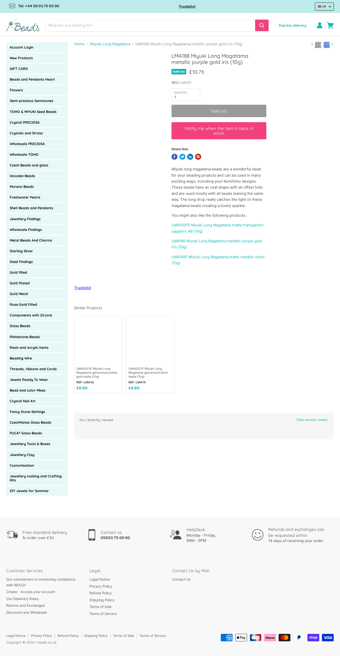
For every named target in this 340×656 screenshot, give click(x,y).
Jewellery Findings (25, 219)
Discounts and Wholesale (26, 612)
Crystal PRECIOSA (25, 122)
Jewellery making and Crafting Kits (36, 478)
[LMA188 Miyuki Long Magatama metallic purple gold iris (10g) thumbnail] (83, 67)
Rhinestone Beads (25, 337)
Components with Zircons (31, 315)
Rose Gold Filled (23, 304)
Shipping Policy (101, 600)
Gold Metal (19, 294)
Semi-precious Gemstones (31, 101)
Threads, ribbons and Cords (33, 369)
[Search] (262, 25)
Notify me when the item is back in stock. (219, 131)
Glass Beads (20, 326)
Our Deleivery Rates (22, 599)
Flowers (16, 90)
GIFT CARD (19, 68)
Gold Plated (20, 283)
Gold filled (18, 272)
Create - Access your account (30, 592)
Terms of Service (103, 613)
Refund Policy (100, 593)
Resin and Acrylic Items (29, 347)
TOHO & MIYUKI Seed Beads (33, 111)
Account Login (21, 47)
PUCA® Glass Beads (26, 433)
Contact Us (181, 579)
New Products (21, 58)
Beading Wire (21, 358)
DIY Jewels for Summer (29, 491)
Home (79, 44)
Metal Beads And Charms (31, 240)
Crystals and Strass (26, 133)
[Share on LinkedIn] (190, 157)
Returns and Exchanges (25, 605)
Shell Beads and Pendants (31, 208)
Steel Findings (21, 261)
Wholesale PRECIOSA (27, 144)
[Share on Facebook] (174, 157)
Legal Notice (99, 579)
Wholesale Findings (26, 229)
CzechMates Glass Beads (30, 422)
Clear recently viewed (311, 420)
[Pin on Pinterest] (198, 157)
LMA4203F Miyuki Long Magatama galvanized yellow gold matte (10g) (96, 372)
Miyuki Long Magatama (110, 44)
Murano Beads (22, 186)
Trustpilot (187, 6)
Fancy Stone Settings (27, 411)
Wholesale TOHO (24, 154)
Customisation (22, 465)
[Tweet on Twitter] (182, 157)
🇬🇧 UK (322, 6)
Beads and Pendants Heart (32, 79)
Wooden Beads (22, 176)
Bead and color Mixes (28, 390)
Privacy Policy (100, 586)
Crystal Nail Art (23, 401)
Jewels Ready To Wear (29, 379)
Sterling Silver (21, 251)
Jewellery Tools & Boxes (30, 444)
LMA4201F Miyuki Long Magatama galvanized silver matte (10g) (148, 372)
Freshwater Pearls (25, 197)
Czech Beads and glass (29, 165)
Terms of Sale (100, 607)
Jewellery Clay (22, 455)
